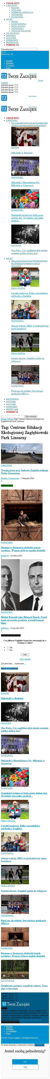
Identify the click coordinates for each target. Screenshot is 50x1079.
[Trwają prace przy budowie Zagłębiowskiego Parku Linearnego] (22, 463)
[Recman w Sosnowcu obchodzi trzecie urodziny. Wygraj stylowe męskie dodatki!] (22, 540)
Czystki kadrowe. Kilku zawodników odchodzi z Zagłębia (29, 294)
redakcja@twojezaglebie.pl (30, 1020)
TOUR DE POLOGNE (21, 31)
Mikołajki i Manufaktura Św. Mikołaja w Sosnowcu (25, 184)
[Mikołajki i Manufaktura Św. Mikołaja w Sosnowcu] (25, 175)
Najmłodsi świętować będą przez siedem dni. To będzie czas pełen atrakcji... (24, 794)
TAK (25, 1062)
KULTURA (11, 38)
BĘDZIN (15, 8)
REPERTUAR (12, 42)
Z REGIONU (11, 5)
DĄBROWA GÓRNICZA (22, 12)
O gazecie (10, 65)
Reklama (9, 63)
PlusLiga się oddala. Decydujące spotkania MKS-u (27, 392)
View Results (25, 659)
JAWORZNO (17, 15)
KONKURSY (12, 40)
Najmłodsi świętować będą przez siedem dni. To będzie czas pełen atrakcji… (27, 218)
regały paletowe (41, 1042)
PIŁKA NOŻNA (18, 26)
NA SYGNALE (12, 33)
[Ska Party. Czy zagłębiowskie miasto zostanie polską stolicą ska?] (25, 243)
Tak (10, 647)
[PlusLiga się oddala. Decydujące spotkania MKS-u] (25, 384)
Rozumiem (39, 1045)
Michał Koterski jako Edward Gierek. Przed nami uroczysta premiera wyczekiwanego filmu (24, 620)
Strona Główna (7, 419)
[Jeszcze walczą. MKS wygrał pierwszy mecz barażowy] (25, 318)
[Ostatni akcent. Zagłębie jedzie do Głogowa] (25, 351)
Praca (8, 68)
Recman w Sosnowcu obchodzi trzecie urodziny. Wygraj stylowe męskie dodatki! (23, 954)
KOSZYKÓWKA (18, 24)
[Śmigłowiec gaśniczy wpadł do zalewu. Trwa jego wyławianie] (15, 978)
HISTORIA (11, 35)
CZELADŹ (16, 10)
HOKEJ (14, 22)
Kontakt (9, 61)
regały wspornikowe (25, 1042)
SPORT (9, 19)
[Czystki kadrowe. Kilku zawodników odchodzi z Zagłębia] (25, 286)
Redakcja (5, 556)
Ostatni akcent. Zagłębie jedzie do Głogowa (24, 891)
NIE (25, 1067)
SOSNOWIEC (17, 17)
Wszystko (15, 123)
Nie (10, 650)
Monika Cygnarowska (10, 478)
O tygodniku (11, 1031)
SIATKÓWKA (17, 28)
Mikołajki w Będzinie (22, 152)
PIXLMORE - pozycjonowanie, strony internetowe (27, 1040)
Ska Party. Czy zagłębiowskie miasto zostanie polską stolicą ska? (29, 252)
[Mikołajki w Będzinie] (25, 145)
